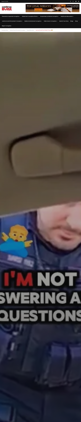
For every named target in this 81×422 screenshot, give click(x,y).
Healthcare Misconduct (67, 16)
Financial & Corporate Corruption (10, 16)
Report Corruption (6, 26)
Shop (76, 21)
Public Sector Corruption (50, 21)
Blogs (71, 21)
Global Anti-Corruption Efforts (29, 16)
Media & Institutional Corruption (32, 21)
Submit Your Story (63, 21)
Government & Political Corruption (49, 16)
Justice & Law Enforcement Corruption (12, 21)
